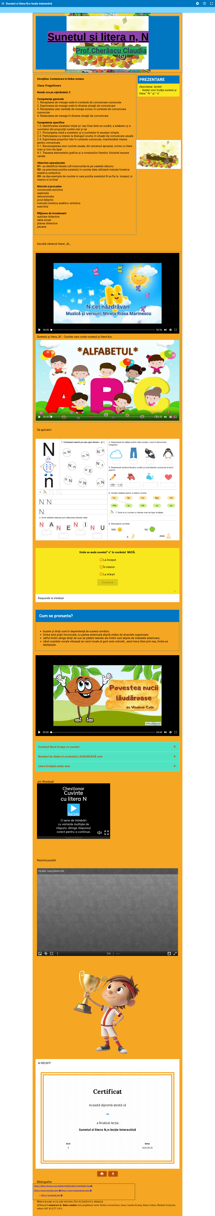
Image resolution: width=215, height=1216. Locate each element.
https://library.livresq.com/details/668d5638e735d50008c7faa (62, 1186)
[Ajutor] (204, 3)
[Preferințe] (197, 3)
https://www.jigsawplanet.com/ (75, 1191)
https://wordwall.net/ (51, 1195)
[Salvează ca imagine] (113, 1173)
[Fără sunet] (165, 329)
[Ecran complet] (211, 3)
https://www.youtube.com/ (46, 1191)
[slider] (102, 329)
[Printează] (102, 1173)
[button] (107, 559)
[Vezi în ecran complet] (175, 329)
